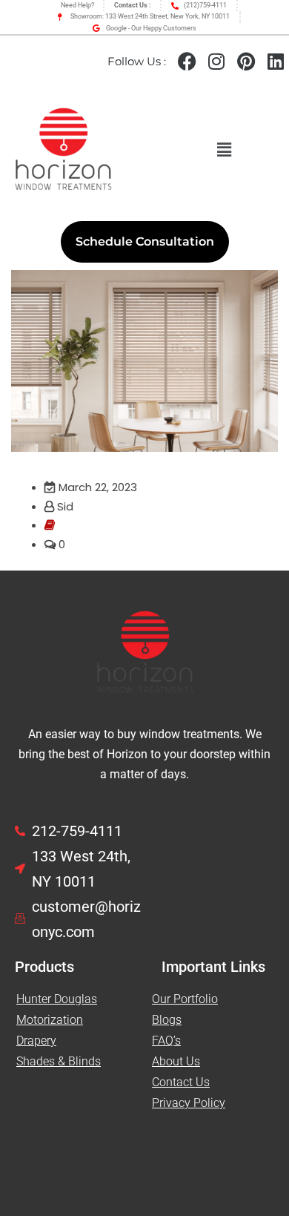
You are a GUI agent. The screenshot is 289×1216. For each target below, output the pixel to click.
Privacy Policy (188, 1103)
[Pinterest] (246, 61)
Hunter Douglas (56, 999)
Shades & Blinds (58, 1061)
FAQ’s (166, 1040)
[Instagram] (216, 61)
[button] (223, 151)
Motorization (49, 1020)
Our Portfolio (185, 999)
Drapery (36, 1040)
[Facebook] (186, 61)
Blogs (167, 1020)
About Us (176, 1061)
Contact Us (181, 1082)
